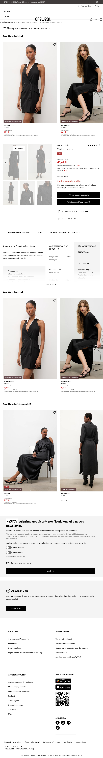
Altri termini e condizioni (65, 643)
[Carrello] (100, 19)
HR (14, 749)
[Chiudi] (97, 2)
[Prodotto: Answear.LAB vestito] (30, 82)
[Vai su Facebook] (58, 723)
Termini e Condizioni (64, 639)
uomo (7, 16)
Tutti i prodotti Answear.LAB (78, 202)
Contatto (12, 709)
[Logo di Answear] (42, 19)
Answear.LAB (62, 145)
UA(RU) (31, 749)
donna (7, 11)
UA (27, 749)
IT (18, 749)
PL (20, 749)
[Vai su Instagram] (63, 723)
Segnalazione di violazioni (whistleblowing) (25, 652)
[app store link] (63, 686)
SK (25, 749)
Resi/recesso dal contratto (19, 691)
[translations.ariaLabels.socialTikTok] (58, 727)
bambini (7, 22)
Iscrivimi (50, 571)
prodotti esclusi (11, 539)
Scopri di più (16, 608)
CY (8, 749)
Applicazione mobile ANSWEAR (68, 657)
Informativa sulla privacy (13, 742)
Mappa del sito (80, 742)
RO (22, 749)
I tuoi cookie (67, 742)
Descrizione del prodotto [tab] (18, 232)
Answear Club (61, 652)
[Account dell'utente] (91, 19)
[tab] (65, 232)
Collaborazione (14, 648)
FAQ (10, 714)
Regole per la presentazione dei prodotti (72, 648)
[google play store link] (63, 681)
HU (16, 749)
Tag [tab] (40, 232)
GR (12, 749)
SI (23, 749)
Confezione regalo (15, 705)
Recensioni (12, 643)
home (6, 27)
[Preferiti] (95, 19)
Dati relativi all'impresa (51, 742)
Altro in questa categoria (79, 195)
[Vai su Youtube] (69, 723)
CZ (10, 749)
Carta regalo (13, 700)
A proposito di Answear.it (18, 639)
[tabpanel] (51, 261)
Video (20, 148)
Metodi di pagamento (17, 687)
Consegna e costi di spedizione (20, 682)
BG (6, 749)
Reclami (11, 696)
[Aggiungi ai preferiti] (54, 44)
